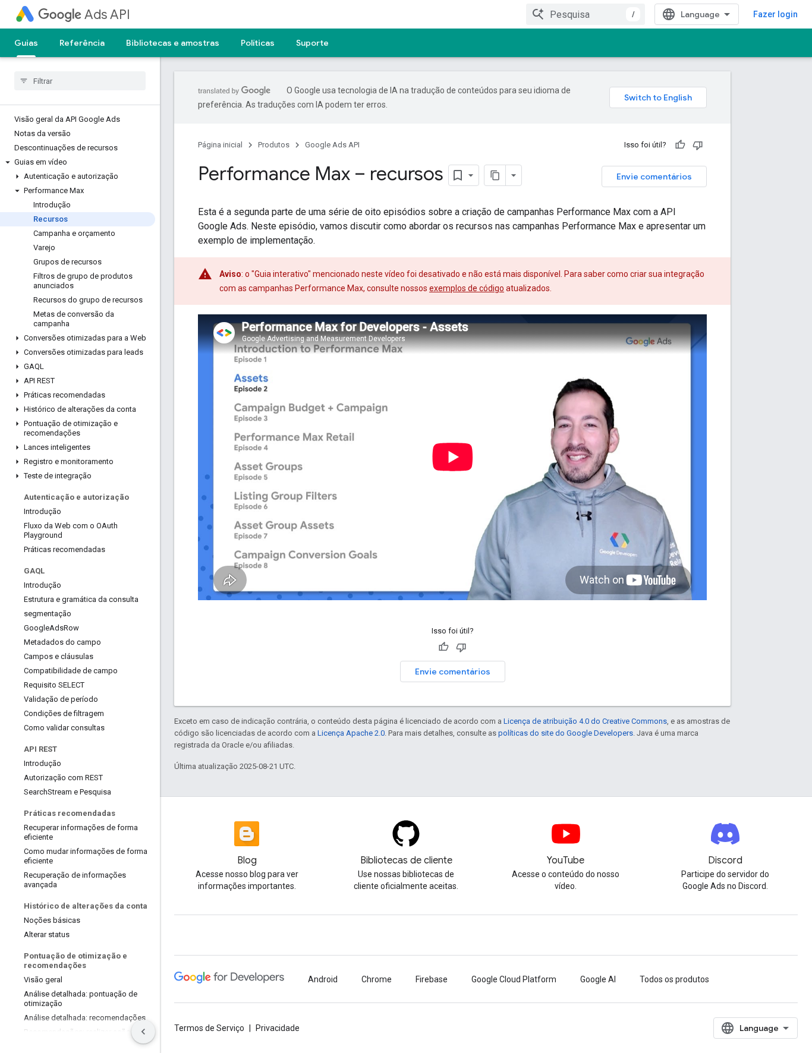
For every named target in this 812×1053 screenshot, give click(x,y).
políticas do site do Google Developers (565, 733)
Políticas (258, 42)
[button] (77, 162)
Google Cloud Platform (513, 979)
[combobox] (585, 14)
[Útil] (680, 145)
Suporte (312, 42)
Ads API (107, 15)
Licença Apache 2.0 (351, 733)
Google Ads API (332, 144)
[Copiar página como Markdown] (495, 175)
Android (323, 979)
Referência (82, 42)
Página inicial (220, 144)
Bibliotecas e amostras (172, 42)
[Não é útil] (698, 145)
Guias (26, 42)
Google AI (598, 979)
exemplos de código (466, 288)
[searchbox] (80, 80)
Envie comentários (654, 176)
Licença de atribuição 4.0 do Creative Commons (585, 721)
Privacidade (278, 1028)
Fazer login (775, 14)
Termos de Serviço (209, 1028)
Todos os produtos (674, 979)
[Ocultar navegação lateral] (143, 1031)
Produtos (273, 144)
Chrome (376, 979)
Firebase (432, 979)
